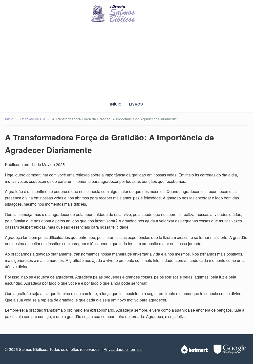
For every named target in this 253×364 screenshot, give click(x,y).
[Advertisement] (126, 62)
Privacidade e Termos (123, 349)
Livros (136, 104)
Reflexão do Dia (32, 118)
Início (116, 104)
